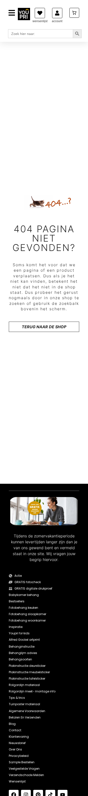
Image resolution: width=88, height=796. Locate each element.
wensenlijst (40, 21)
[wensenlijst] (40, 13)
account (57, 21)
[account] (57, 13)
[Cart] (74, 12)
